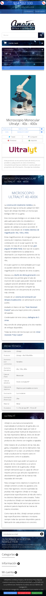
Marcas (7, 64)
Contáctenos (28, 11)
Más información (10, 593)
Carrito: (13, 43)
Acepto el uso (37, 593)
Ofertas (7, 53)
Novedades (8, 57)
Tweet (13, 137)
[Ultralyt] (23, 150)
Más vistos (8, 60)
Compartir (33, 137)
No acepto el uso (24, 593)
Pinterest (13, 140)
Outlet (7, 68)
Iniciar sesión (40, 11)
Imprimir (34, 140)
